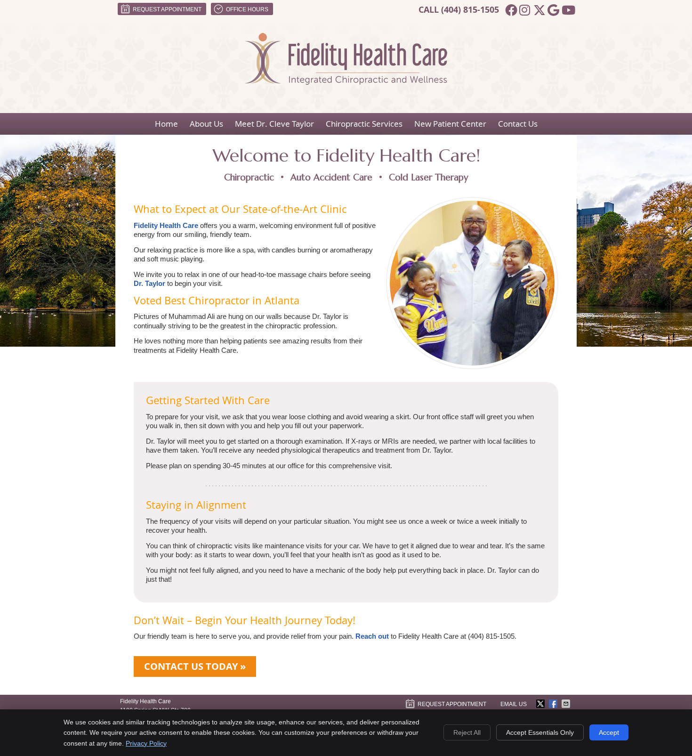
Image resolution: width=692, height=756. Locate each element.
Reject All (467, 732)
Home (166, 123)
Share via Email (567, 703)
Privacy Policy (146, 743)
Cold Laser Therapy (428, 177)
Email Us (513, 704)
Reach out (372, 636)
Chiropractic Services (364, 123)
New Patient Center (450, 123)
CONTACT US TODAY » (195, 666)
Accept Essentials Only (540, 732)
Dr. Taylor (149, 283)
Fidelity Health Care (166, 225)
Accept (609, 732)
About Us (206, 123)
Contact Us (518, 123)
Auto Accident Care (331, 177)
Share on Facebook (554, 703)
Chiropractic (249, 177)
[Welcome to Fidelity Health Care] (346, 82)
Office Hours (247, 9)
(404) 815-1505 (470, 10)
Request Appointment (167, 9)
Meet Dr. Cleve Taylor (274, 123)
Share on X (541, 703)
